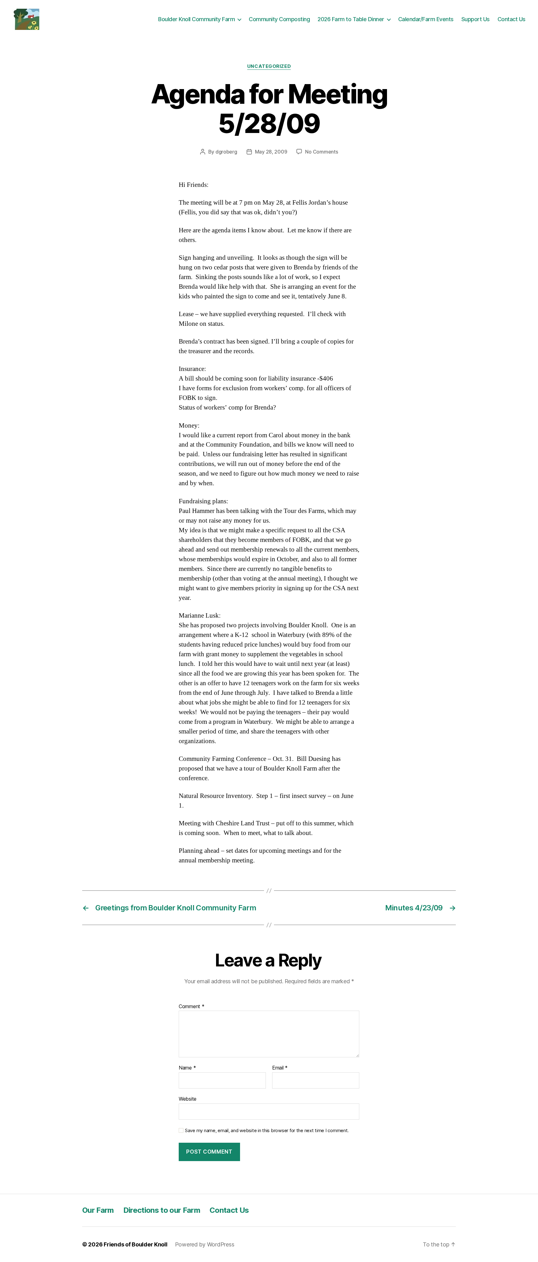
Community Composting (279, 19)
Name (187, 1068)
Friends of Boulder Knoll (136, 1244)
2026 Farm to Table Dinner (351, 19)
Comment (192, 1006)
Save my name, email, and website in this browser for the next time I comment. (267, 1130)
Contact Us (512, 19)
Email (280, 1068)
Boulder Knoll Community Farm (196, 19)
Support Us (475, 19)
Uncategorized (269, 66)
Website (187, 1099)
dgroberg (226, 152)
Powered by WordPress (204, 1244)
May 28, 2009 (271, 152)
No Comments (321, 152)
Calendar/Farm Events (426, 19)
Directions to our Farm (161, 1210)
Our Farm (98, 1210)
